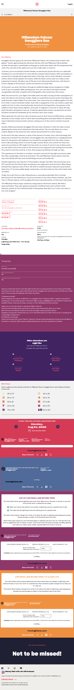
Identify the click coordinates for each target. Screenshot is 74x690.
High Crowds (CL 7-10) (60, 544)
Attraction (30, 44)
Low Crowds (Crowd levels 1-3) (17, 544)
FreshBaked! (41, 303)
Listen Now (7, 679)
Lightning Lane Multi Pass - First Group (15, 242)
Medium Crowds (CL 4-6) (40, 544)
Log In (70, 4)
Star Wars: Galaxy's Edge (9, 228)
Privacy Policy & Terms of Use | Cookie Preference (14, 684)
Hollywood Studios (42, 44)
